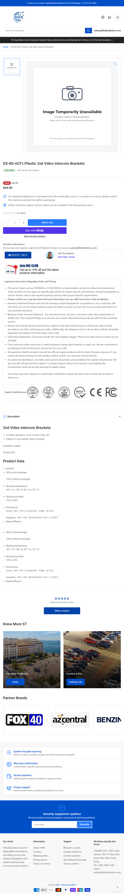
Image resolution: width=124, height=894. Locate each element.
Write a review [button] (62, 610)
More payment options (34, 236)
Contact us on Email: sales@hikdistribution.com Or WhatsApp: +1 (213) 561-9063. (62, 3)
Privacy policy (40, 859)
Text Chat (62, 257)
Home (5, 47)
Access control (71, 863)
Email (72, 257)
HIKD (57, 885)
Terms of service (41, 863)
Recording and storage (75, 859)
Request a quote (72, 847)
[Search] (88, 30)
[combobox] (47, 30)
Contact (37, 851)
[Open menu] (117, 17)
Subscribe (84, 824)
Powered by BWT (68, 885)
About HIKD (39, 847)
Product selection (72, 851)
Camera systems (72, 855)
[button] (9, 213)
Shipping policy (41, 855)
